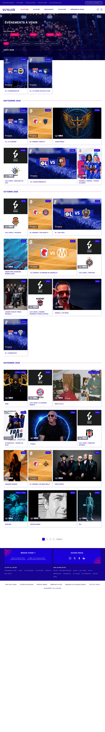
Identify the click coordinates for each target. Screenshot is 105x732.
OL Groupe (76, 573)
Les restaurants (29, 570)
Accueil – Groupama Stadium (62, 570)
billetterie (25, 9)
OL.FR (90, 570)
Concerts (33, 34)
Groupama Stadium (25, 43)
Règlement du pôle (56, 584)
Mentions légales (42, 584)
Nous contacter (18, 558)
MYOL (55, 576)
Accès (20, 570)
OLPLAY (95, 573)
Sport (58, 34)
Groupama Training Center (40, 43)
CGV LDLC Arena (94, 584)
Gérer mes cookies (11, 584)
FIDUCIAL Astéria (54, 43)
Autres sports (15, 34)
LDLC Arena (14, 43)
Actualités (62, 9)
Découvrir (48, 570)
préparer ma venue (77, 9)
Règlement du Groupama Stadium (75, 584)
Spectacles (50, 34)
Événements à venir (11, 570)
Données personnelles (27, 584)
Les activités (39, 570)
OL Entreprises (86, 573)
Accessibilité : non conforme (52, 588)
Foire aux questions (36, 558)
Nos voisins (8, 573)
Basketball (24, 34)
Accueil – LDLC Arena (79, 570)
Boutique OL (67, 573)
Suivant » (59, 539)
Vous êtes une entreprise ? (94, 2)
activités (36, 9)
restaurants (49, 9)
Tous (6, 34)
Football (41, 34)
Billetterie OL (57, 573)
